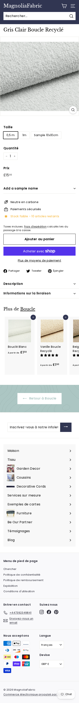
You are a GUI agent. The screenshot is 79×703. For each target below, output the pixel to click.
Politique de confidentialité (22, 575)
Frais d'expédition (35, 226)
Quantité (11, 148)
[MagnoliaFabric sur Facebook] (49, 612)
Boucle (27, 309)
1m (24, 135)
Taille (8, 127)
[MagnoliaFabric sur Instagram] (42, 612)
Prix (6, 168)
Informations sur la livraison (27, 293)
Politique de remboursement (23, 580)
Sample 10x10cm (46, 135)
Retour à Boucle (42, 398)
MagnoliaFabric (22, 6)
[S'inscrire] (66, 427)
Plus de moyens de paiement (39, 260)
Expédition (10, 586)
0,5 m (10, 135)
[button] (49, 355)
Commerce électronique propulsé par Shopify (35, 694)
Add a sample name (20, 188)
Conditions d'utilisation (19, 591)
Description (13, 284)
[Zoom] (73, 110)
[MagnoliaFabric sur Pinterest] (56, 612)
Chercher (10, 569)
